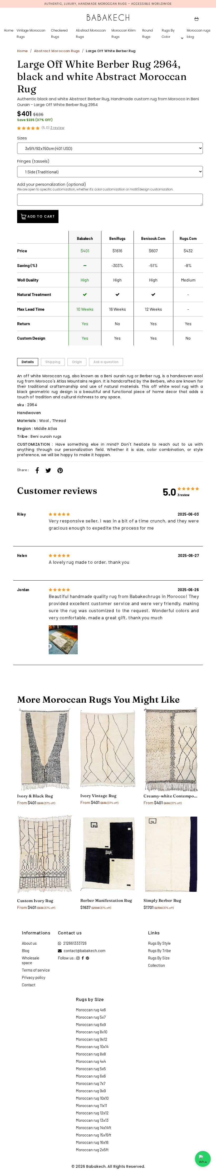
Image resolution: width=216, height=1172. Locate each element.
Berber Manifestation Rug (106, 900)
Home (8, 30)
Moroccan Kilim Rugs (123, 33)
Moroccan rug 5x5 (91, 1068)
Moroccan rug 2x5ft (92, 1149)
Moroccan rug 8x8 (91, 1054)
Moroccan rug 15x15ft (93, 1135)
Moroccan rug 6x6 (91, 1076)
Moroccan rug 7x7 (90, 1083)
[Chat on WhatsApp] (203, 1159)
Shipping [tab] (52, 362)
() (53, 127)
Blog (25, 950)
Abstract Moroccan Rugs (91, 33)
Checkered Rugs (59, 33)
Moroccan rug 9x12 (91, 1039)
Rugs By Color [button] (168, 33)
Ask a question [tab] (106, 362)
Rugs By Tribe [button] (159, 950)
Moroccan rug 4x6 (91, 1009)
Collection (156, 965)
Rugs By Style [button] (159, 943)
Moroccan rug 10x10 (92, 1098)
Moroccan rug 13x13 (92, 1120)
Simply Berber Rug (162, 900)
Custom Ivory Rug (35, 900)
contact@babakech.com (84, 950)
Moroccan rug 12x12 (92, 1112)
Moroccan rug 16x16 (92, 1142)
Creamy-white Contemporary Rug (171, 795)
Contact (28, 984)
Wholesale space (30, 960)
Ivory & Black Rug (35, 795)
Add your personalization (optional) (95, 187)
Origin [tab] (77, 362)
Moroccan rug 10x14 (92, 1046)
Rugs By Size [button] (159, 957)
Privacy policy (33, 977)
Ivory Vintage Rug (98, 795)
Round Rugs (147, 33)
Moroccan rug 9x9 (91, 1090)
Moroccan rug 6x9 (91, 1024)
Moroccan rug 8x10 (91, 1031)
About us (29, 943)
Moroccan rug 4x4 (91, 1061)
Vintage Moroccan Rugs (31, 33)
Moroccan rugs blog (198, 33)
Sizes (22, 138)
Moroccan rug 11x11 (91, 1105)
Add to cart (40, 216)
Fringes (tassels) (33, 161)
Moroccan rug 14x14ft (93, 1127)
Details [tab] (28, 362)
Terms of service (36, 970)
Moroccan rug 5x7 (91, 1017)
